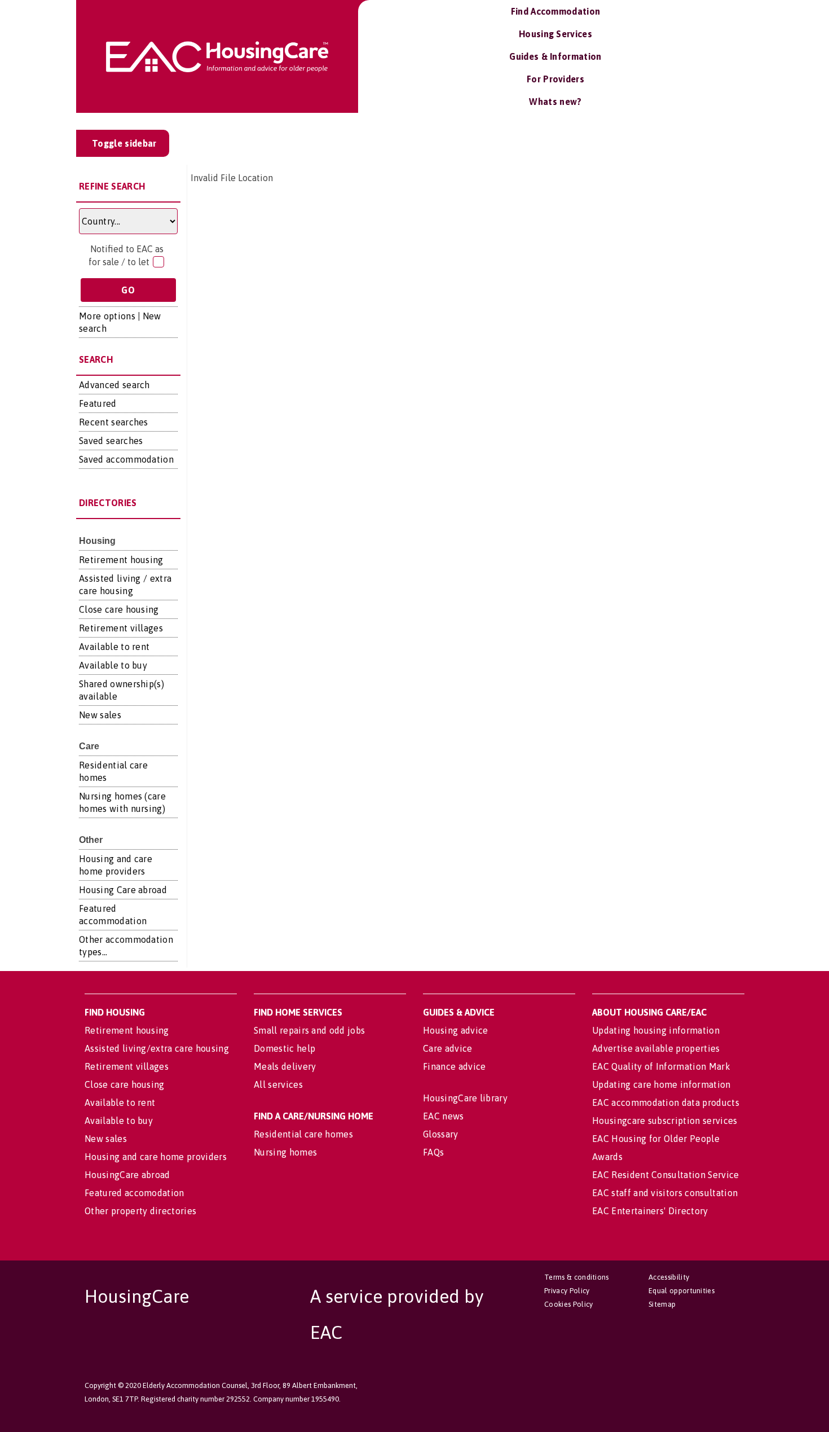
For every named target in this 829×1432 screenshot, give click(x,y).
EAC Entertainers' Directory (650, 1211)
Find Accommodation (556, 11)
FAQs (433, 1152)
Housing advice (455, 1030)
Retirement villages (121, 628)
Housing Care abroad (123, 890)
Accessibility (669, 1277)
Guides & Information (555, 56)
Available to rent (114, 647)
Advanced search (114, 385)
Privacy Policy (566, 1290)
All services (278, 1084)
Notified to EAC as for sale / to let (126, 255)
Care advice (448, 1048)
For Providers (555, 79)
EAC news (443, 1116)
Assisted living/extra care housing (157, 1048)
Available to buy (113, 665)
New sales (100, 715)
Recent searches (113, 422)
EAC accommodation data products (665, 1102)
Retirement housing (121, 560)
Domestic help (284, 1048)
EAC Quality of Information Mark (661, 1066)
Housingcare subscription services (665, 1120)
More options (107, 316)
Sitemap (662, 1304)
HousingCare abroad (127, 1175)
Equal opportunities (682, 1290)
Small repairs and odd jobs (309, 1030)
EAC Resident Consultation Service (665, 1175)
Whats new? (555, 101)
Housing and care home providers (156, 1157)
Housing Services (555, 34)
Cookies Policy (568, 1304)
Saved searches (111, 441)
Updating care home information (661, 1084)
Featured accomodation (134, 1193)
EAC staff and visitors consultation (665, 1193)
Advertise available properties (656, 1048)
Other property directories (140, 1211)
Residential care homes (303, 1134)
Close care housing (119, 609)
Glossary (440, 1134)
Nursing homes (285, 1152)
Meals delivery (285, 1066)
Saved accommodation (126, 459)
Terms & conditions (576, 1277)
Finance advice (454, 1066)
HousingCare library (465, 1098)
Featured (98, 403)
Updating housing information (656, 1030)
